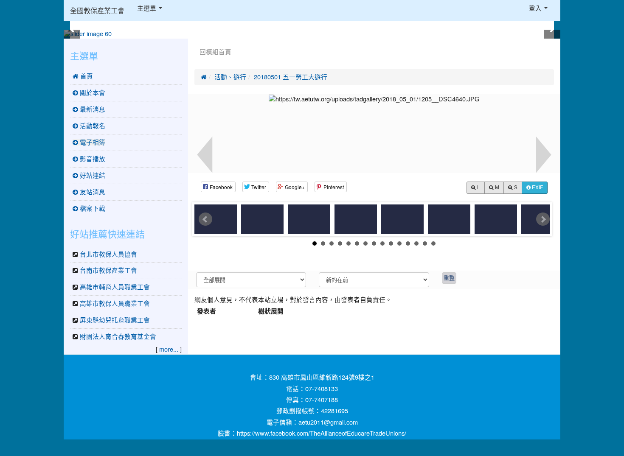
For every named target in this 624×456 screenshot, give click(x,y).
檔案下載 (91, 208)
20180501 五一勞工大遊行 (290, 77)
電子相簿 (91, 142)
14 (425, 243)
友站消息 (91, 192)
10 (391, 243)
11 (399, 243)
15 (433, 243)
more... (168, 349)
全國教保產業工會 (97, 10)
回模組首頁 (215, 52)
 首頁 (83, 76)
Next (543, 219)
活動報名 (91, 126)
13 (416, 243)
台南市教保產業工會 (108, 270)
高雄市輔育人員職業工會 (115, 287)
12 (408, 243)
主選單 (147, 8)
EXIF (537, 187)
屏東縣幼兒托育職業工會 (115, 320)
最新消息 (91, 109)
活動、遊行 (230, 77)
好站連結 (91, 175)
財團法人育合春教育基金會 (118, 336)
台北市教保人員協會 (108, 254)
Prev (205, 219)
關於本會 (91, 93)
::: (196, 41)
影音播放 (91, 159)
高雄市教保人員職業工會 (115, 303)
